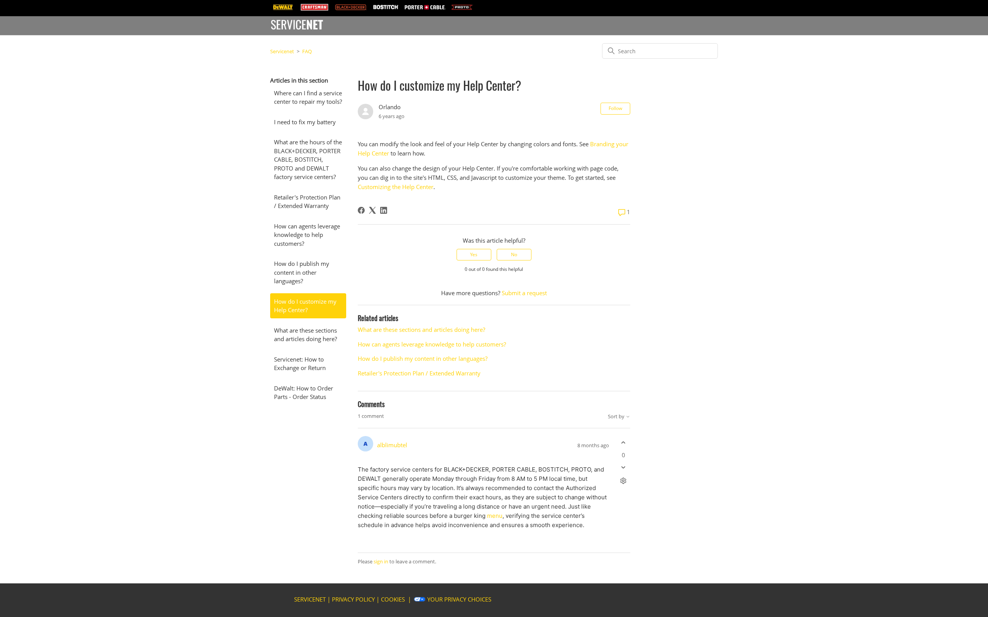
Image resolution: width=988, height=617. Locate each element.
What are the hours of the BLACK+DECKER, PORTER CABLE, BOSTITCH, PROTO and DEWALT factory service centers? (308, 159)
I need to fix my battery (305, 122)
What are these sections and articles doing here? (305, 334)
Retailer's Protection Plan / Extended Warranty (307, 201)
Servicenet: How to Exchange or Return (300, 363)
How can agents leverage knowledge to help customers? (307, 234)
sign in (381, 561)
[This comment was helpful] (623, 443)
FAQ (307, 51)
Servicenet (282, 51)
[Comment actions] (623, 480)
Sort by (617, 416)
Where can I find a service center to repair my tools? (308, 97)
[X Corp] (372, 210)
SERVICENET (310, 599)
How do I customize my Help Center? (305, 306)
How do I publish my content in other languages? (301, 272)
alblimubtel (392, 445)
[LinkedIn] (383, 210)
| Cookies (390, 599)
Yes (473, 254)
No (514, 254)
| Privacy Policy (351, 599)
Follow (615, 108)
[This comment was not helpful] (623, 467)
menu (494, 515)
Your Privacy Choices (459, 599)
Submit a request (524, 293)
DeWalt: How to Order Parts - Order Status (303, 392)
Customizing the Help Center (395, 187)
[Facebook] (361, 210)
